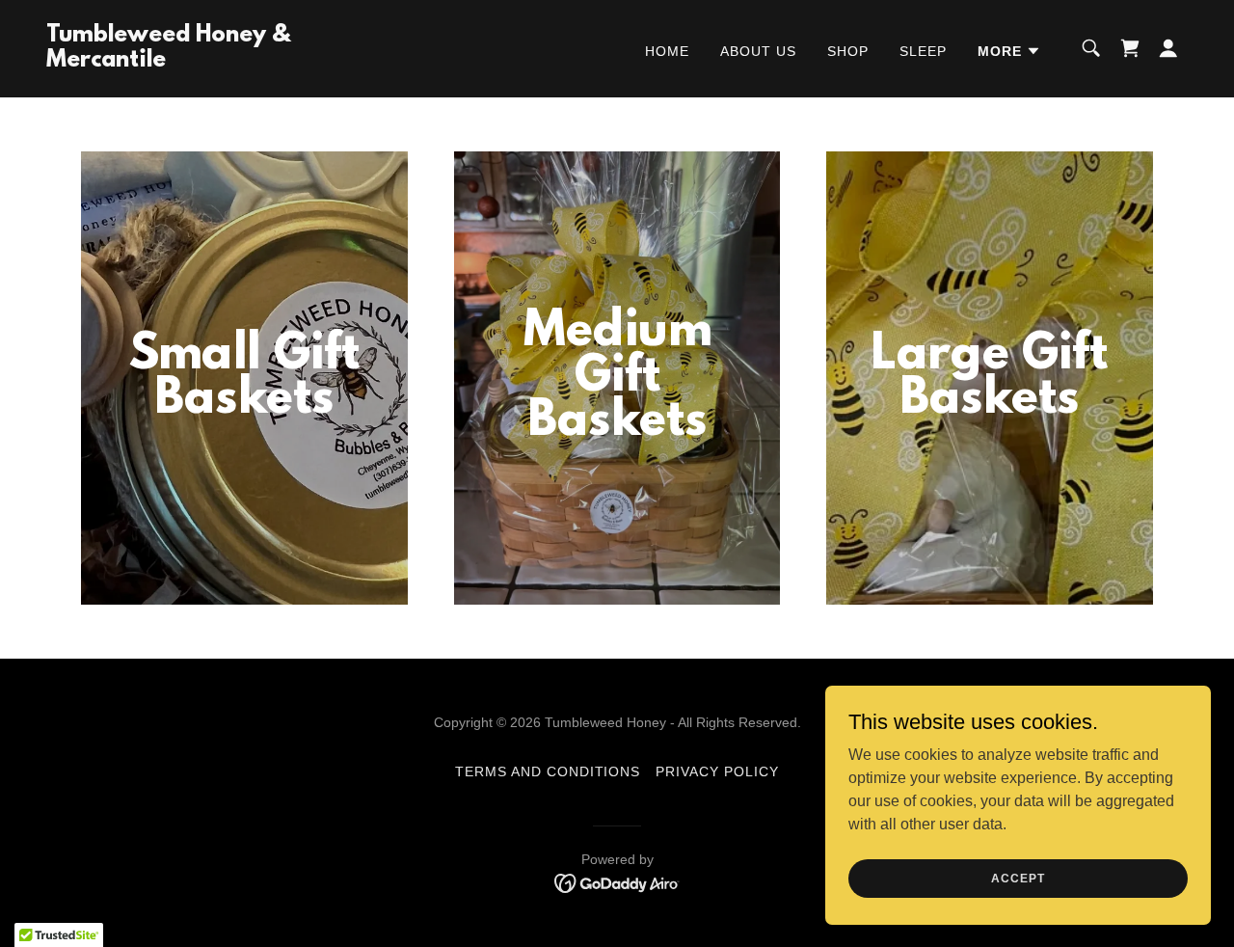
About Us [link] (758, 51)
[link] (206, 61)
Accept (1017, 877)
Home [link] (667, 51)
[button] (1009, 51)
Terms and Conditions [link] (548, 771)
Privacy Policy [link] (717, 771)
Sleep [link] (923, 51)
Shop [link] (848, 51)
